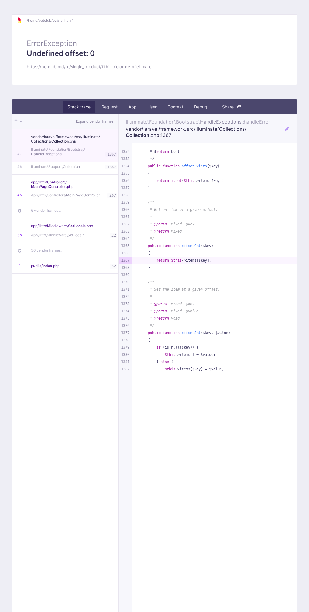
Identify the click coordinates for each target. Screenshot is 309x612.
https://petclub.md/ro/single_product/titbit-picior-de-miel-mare (89, 66)
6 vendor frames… (46, 210)
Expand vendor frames (94, 121)
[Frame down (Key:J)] (21, 121)
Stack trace (79, 106)
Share (228, 106)
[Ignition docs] (22, 20)
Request (109, 106)
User (152, 106)
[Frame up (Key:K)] (16, 121)
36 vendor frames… (47, 250)
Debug (200, 106)
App (133, 106)
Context (175, 106)
